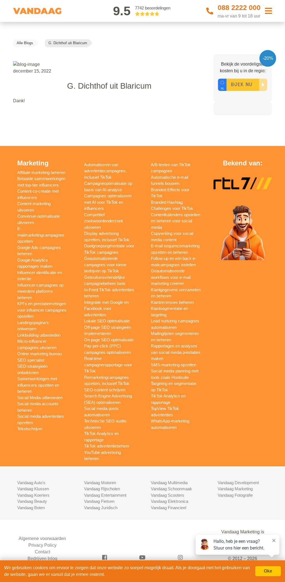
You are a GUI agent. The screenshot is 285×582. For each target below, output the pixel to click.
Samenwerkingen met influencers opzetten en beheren (38, 385)
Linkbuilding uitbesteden (38, 335)
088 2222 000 (239, 7)
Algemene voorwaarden (42, 538)
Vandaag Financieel (168, 507)
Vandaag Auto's (31, 482)
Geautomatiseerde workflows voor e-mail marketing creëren (171, 277)
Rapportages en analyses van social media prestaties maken (175, 352)
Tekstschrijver (30, 428)
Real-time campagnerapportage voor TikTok (108, 364)
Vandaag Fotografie (235, 495)
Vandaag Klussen (33, 488)
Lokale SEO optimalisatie (107, 321)
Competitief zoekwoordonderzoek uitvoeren (103, 221)
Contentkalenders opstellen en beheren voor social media (175, 221)
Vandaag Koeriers (33, 495)
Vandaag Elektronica (169, 501)
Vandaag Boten (31, 507)
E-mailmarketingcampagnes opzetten (40, 234)
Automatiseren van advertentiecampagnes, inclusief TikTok (105, 171)
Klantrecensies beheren (172, 302)
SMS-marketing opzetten (173, 364)
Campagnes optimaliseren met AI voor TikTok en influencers (108, 202)
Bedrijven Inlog (42, 558)
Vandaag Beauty (32, 501)
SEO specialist (30, 360)
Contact (42, 551)
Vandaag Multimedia (169, 482)
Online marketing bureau (39, 353)
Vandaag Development (238, 482)
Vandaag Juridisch (100, 507)
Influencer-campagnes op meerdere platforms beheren (40, 291)
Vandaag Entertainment (105, 495)
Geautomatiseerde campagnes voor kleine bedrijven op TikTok (105, 264)
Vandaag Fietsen (99, 501)
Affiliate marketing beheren (41, 172)
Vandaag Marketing (235, 488)
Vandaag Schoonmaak (171, 488)
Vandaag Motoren (100, 482)
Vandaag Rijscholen (102, 488)
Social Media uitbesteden (40, 397)
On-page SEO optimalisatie (109, 339)
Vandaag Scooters (167, 495)
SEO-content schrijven (104, 389)
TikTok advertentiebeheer (106, 446)
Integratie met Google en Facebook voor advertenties (106, 308)
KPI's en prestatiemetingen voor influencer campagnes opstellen (42, 310)
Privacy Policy (42, 545)
